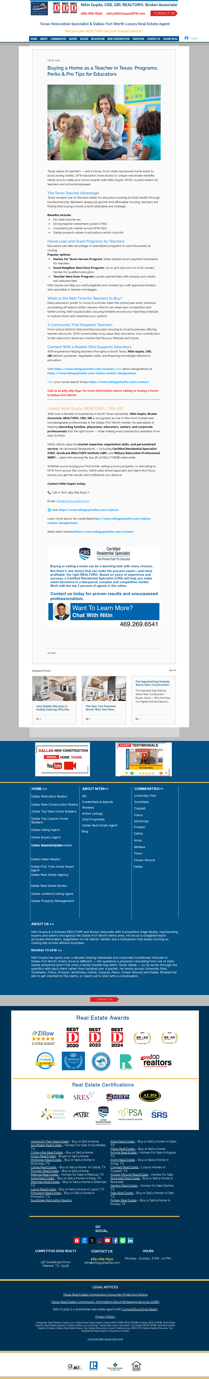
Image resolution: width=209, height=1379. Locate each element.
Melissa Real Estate (45, 1174)
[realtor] (77, 1240)
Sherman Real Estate (45, 1182)
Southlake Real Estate (46, 1145)
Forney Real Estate (123, 1200)
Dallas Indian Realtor (46, 859)
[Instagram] (100, 1240)
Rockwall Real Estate (125, 1178)
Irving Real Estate (122, 1160)
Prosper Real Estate (45, 1171)
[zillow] (84, 1240)
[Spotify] (123, 1240)
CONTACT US (101, 1251)
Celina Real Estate (44, 1167)
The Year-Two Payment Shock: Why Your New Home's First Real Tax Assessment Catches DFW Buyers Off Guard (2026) (103, 708)
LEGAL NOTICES (105, 1287)
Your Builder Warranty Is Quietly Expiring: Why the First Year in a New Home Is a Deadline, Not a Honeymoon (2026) (53, 708)
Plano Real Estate (123, 1149)
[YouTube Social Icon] (107, 1240)
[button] (44, 38)
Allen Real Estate (122, 1141)
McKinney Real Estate (46, 1160)
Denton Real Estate (124, 1185)
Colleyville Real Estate (47, 1152)
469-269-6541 (92, 13)
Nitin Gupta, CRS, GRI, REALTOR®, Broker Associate (129, 4)
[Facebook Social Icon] (115, 1240)
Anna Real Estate (43, 1178)
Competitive (131, 1309)
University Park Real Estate (50, 1141)
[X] (92, 1240)
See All (172, 670)
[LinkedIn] (130, 1240)
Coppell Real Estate (124, 1167)
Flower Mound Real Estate (129, 1174)
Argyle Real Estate (123, 1152)
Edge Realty (149, 1309)
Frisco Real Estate (43, 1156)
